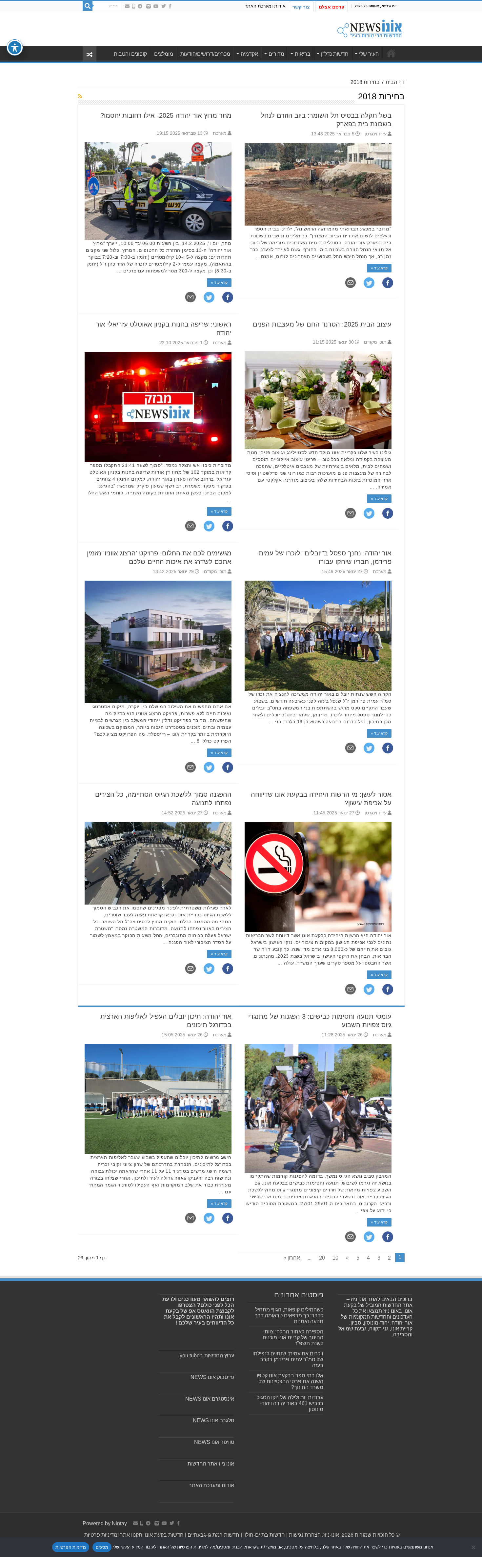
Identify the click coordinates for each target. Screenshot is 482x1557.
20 (322, 1258)
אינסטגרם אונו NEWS (209, 1399)
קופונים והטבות (130, 54)
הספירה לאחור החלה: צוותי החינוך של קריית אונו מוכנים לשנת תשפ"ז (293, 1337)
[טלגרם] (140, 6)
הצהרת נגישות (304, 1535)
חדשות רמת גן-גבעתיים (212, 1535)
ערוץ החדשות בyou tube (207, 1355)
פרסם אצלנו (331, 7)
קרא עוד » (219, 282)
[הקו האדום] (133, 6)
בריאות (303, 54)
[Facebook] (170, 6)
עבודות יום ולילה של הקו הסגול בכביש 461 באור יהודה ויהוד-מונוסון (290, 1403)
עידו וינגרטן (376, 133)
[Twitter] (164, 6)
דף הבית (395, 82)
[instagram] (148, 6)
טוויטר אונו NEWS (214, 1442)
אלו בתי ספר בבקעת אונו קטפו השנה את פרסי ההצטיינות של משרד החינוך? (290, 1381)
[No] (474, 1547)
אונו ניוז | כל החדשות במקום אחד (391, 53)
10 (335, 1258)
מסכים (102, 1547)
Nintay (119, 1523)
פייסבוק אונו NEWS (212, 1377)
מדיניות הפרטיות (70, 1547)
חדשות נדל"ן (335, 54)
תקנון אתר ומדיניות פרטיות (113, 1535)
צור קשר (301, 7)
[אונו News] (369, 27)
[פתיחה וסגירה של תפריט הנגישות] (15, 47)
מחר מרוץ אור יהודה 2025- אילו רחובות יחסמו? (165, 115)
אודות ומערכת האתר (265, 6)
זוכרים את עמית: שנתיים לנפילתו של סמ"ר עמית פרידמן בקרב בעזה (287, 1359)
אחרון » (291, 1258)
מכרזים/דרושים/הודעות (205, 54)
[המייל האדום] (127, 6)
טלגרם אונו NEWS (213, 1420)
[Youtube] (156, 6)
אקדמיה (249, 54)
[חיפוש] (87, 6)
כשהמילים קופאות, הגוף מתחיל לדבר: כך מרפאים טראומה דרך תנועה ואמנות (289, 1315)
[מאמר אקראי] (89, 54)
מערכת (220, 133)
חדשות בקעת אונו (164, 1535)
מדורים (276, 54)
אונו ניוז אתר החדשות (211, 1464)
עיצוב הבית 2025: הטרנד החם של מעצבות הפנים (322, 324)
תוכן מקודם (375, 342)
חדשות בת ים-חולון (263, 1535)
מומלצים (163, 54)
